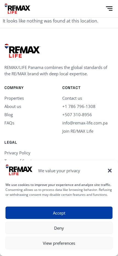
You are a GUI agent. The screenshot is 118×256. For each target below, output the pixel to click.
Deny (59, 228)
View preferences (59, 243)
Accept (59, 213)
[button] (110, 170)
